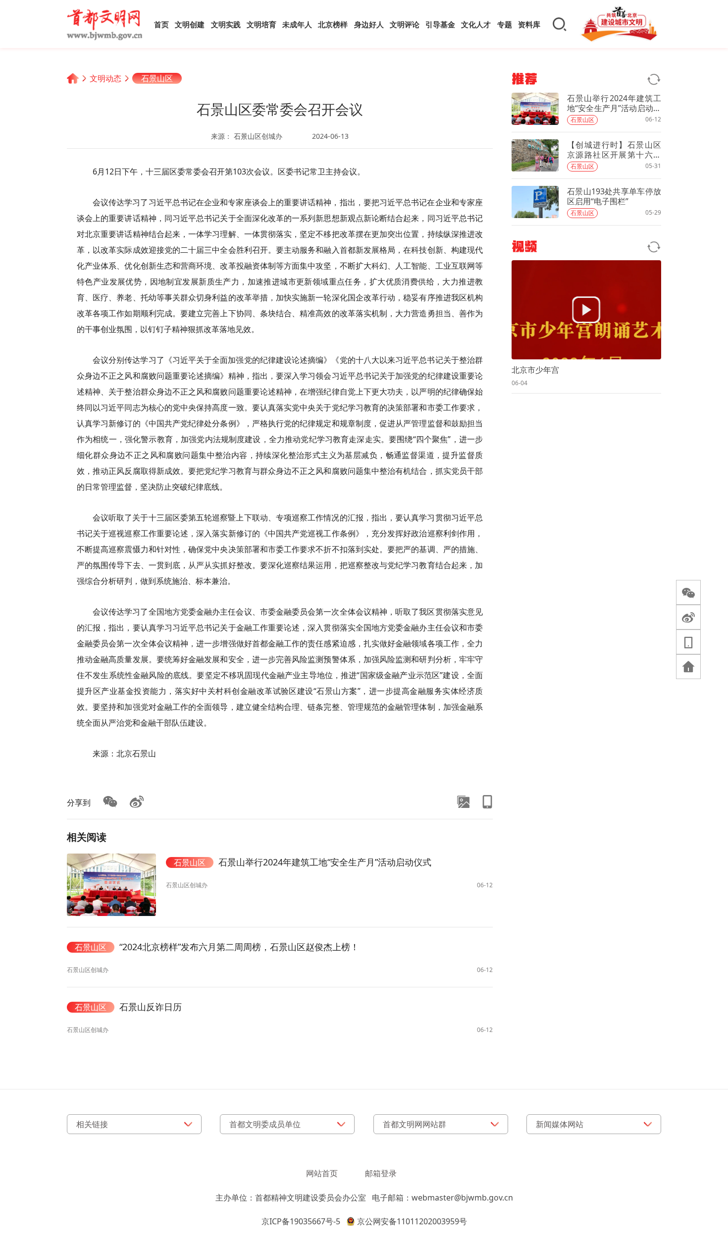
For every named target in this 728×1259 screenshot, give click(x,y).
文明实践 (226, 24)
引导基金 (440, 24)
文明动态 (105, 78)
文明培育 (261, 24)
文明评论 (404, 24)
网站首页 (322, 1173)
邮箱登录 (381, 1173)
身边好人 (369, 24)
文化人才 (476, 24)
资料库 (529, 24)
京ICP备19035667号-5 (300, 1221)
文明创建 (190, 24)
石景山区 (157, 78)
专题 (504, 24)
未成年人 (297, 24)
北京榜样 (333, 24)
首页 (161, 24)
